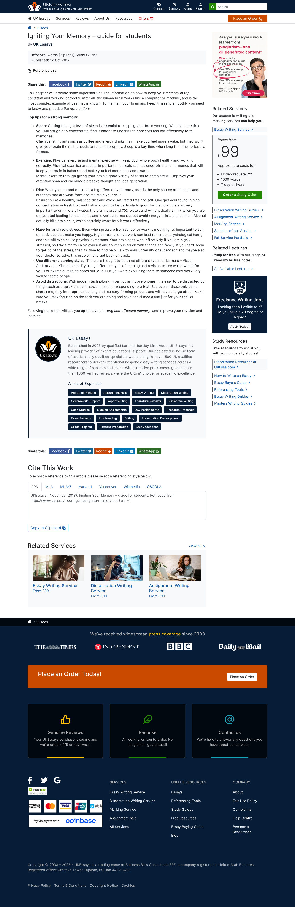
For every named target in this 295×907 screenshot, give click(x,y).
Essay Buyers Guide (230, 382)
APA (34, 486)
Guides (42, 28)
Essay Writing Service (232, 129)
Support (174, 8)
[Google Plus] (57, 780)
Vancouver (107, 486)
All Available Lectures (232, 269)
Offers (144, 18)
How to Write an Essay (233, 375)
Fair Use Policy (245, 801)
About (238, 792)
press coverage (165, 634)
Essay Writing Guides (232, 396)
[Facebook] (32, 780)
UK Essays (41, 18)
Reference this (44, 70)
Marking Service (228, 224)
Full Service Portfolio (231, 237)
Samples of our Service (233, 231)
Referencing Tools (229, 389)
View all (195, 546)
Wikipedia (132, 486)
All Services (119, 826)
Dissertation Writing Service (237, 210)
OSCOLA (154, 486)
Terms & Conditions (70, 885)
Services (63, 18)
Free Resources (183, 818)
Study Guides (182, 809)
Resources (123, 18)
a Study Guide (240, 194)
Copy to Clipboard (46, 528)
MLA (49, 486)
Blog (175, 835)
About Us (102, 18)
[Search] (212, 6)
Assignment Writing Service (237, 217)
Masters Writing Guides (233, 403)
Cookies (128, 885)
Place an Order (246, 18)
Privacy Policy (39, 885)
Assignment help (123, 818)
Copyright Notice (104, 885)
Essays (176, 792)
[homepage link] (30, 28)
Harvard (85, 486)
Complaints (242, 809)
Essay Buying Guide (187, 826)
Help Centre (242, 818)
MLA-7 (65, 486)
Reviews (82, 18)
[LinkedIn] (45, 780)
